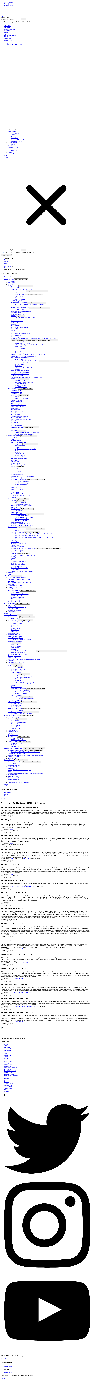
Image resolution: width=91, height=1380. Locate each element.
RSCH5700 (28, 992)
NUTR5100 (12, 992)
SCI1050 (11, 829)
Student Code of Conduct (18, 514)
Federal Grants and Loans (18, 722)
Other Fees (11, 733)
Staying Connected (13, 286)
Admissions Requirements (15, 708)
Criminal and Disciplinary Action (24, 367)
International (14, 138)
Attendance (14, 395)
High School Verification (18, 669)
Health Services (15, 509)
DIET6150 (12, 1022)
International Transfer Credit (23, 683)
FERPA (13, 316)
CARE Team (15, 545)
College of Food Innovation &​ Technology (27, 432)
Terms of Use (8, 1085)
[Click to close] (49, 128)
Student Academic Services (19, 561)
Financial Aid (15, 322)
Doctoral (17, 447)
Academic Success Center (18, 529)
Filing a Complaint (20, 348)
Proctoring (14, 486)
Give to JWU (8, 40)
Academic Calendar (13, 284)
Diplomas (14, 460)
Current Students (12, 142)
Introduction (11, 282)
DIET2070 (32, 886)
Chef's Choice (8, 1064)
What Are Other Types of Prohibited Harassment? (29, 345)
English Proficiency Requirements (24, 677)
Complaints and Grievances (19, 302)
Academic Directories (14, 590)
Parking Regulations (20, 299)
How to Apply (15, 720)
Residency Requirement (18, 489)
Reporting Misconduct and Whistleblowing (23, 356)
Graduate (14, 136)
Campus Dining (15, 542)
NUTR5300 (20, 949)
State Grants (14, 724)
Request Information (10, 35)
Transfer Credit (15, 492)
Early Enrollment (16, 705)
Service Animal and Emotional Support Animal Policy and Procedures (34, 537)
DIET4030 (12, 902)
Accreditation (8, 1050)
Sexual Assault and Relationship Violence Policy (25, 361)
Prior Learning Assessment (18, 479)
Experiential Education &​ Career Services (23, 548)
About (6, 1045)
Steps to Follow (19, 364)
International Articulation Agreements (21, 713)
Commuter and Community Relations (21, 505)
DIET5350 (12, 962)
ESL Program (15, 461)
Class (12, 439)
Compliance (7, 1066)
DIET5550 (12, 1006)
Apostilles (14, 437)
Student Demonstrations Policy (20, 372)
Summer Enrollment (20, 455)
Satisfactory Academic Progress (20, 357)
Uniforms (14, 430)
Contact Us (7, 1091)
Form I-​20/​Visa (19, 680)
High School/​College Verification (24, 682)
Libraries (13, 558)
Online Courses (19, 453)
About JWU (7, 26)
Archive (6, 786)
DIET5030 (12, 935)
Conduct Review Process (22, 515)
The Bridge (14, 540)
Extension (18, 450)
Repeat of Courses (16, 487)
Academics (7, 27)
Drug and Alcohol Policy (18, 314)
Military (13, 685)
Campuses (7, 30)
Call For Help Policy (17, 301)
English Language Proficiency (23, 676)
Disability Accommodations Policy (21, 311)
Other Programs (12, 611)
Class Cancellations (16, 401)
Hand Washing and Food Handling (21, 419)
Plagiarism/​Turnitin (16, 425)
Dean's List (18, 468)
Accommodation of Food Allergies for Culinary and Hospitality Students (35, 534)
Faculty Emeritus (16, 600)
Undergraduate (15, 133)
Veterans (13, 497)
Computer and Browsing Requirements (22, 306)
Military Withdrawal (20, 383)
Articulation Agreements (15, 712)
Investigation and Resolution (23, 350)
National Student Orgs (17, 139)
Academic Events (13, 633)
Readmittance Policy (17, 427)
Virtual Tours (8, 1088)
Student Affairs (12, 499)
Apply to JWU (8, 34)
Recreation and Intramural (22, 504)
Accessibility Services (17, 532)
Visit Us (6, 37)
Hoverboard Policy (16, 332)
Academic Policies (13, 388)
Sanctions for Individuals (22, 519)
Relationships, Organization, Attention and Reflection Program (25, 773)
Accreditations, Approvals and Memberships (20, 582)
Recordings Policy (13, 758)
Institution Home (9, 5)
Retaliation (18, 351)
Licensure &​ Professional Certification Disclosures (22, 651)
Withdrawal (14, 378)
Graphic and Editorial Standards (20, 327)
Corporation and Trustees (15, 587)
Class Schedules (15, 403)
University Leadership (14, 589)
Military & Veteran (16, 141)
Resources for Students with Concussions (26, 535)
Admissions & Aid (9, 29)
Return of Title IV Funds (22, 385)
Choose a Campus (6, 255)
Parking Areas (19, 298)
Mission (6, 1082)
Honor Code (14, 421)
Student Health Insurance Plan (19, 568)
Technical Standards (17, 710)
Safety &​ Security (13, 776)
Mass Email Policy (20, 309)
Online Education (16, 598)
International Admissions (11, 1075)
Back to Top (4, 1359)
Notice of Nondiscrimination (23, 342)
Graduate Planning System (18, 465)
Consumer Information (10, 1067)
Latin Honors (18, 471)
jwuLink (13, 144)
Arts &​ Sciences (15, 592)
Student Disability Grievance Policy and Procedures (29, 304)
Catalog (6, 1063)
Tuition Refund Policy (17, 738)
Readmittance (15, 630)
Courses (6, 268)
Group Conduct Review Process (24, 517)
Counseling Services (17, 507)
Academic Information (14, 435)
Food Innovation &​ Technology (20, 594)
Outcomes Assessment (17, 424)
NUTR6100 (49, 1006)
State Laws (18, 369)
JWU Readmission (16, 672)
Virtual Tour (7, 38)
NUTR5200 (20, 992)
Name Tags (14, 422)
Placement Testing (16, 478)
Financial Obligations (17, 321)
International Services (14, 768)
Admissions (7, 664)
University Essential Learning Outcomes (19, 579)
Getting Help (18, 366)
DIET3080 (26, 858)
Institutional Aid (15, 725)
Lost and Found (15, 560)
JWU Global (14, 553)
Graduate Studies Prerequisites (19, 416)
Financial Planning (13, 731)
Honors (13, 466)
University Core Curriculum (16, 662)
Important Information (17, 287)
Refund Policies (12, 736)
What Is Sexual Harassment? (23, 343)
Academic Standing (16, 393)
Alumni (10, 152)
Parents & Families (13, 147)
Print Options (4, 799)
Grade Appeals (15, 409)
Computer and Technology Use (20, 307)
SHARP (17, 473)
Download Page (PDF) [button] (7, 1372)
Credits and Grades (16, 626)
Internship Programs (17, 474)
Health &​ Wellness (16, 595)
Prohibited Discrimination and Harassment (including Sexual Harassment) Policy (34, 338)
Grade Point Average (17, 411)
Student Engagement (17, 522)
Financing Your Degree (10, 715)
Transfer (13, 134)
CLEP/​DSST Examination (22, 481)
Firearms (13, 324)
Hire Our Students (9, 1074)
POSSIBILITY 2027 (10, 1071)
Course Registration (16, 444)
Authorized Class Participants (19, 398)
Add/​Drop (18, 397)
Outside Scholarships (17, 727)
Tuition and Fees (12, 741)
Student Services (12, 527)
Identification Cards (16, 335)
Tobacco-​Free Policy (17, 375)
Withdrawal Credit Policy (18, 740)
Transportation (15, 569)
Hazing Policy (15, 329)
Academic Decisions (17, 390)
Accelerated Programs (14, 634)
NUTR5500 (26, 962)
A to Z (6, 155)
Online (6, 263)
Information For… (15, 44)
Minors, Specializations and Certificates (22, 476)
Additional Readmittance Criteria (24, 429)
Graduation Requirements (18, 417)
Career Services (8, 1061)
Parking (10, 771)
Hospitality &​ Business (17, 597)
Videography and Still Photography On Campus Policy (26, 377)
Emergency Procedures (17, 546)
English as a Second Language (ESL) (25, 449)
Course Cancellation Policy (19, 442)
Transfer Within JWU (17, 494)
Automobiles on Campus (18, 294)
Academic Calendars (13, 617)
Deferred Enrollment (17, 703)
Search (6, 157)
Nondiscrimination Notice (15, 585)
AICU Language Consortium (16, 636)
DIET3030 (25, 886)
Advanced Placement (17, 667)
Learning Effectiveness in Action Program (19, 770)
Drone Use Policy (16, 312)
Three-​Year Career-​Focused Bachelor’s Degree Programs (24, 659)
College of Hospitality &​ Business (24, 434)
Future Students (12, 131)
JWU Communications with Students (21, 289)
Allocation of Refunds (21, 380)
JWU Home (11, 281)
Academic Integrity (16, 392)
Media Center (8, 1080)
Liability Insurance (16, 557)
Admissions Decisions (14, 702)
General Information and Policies (17, 291)
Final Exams (14, 408)
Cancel (3, 1378)
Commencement (16, 440)
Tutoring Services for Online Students (22, 571)
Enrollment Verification (17, 406)
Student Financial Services (18, 563)
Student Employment (17, 566)
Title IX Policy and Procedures (20, 374)
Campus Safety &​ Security (18, 543)
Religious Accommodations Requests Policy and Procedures (28, 354)
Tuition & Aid (8, 1086)
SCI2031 (19, 886)
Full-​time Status (15, 463)
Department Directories (14, 602)
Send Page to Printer (6, 1366)
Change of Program (16, 400)
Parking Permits (19, 296)
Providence (14, 149)
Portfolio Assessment (21, 484)
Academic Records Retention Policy (21, 622)
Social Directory (8, 1083)
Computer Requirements (18, 695)
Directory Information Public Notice (25, 317)
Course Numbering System (15, 638)
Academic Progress (13, 717)
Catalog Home (8, 4)
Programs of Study (9, 603)
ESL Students (15, 746)
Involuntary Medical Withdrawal (24, 382)
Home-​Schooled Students (18, 670)
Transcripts (14, 491)
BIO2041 (12, 886)
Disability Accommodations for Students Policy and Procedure (25, 755)
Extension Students (16, 743)
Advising (14, 293)
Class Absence (19, 510)
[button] (45, 248)
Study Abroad (19, 550)
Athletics (6, 32)
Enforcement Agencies (21, 353)
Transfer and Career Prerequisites (20, 495)
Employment (7, 1069)
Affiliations (11, 584)
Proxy (16, 319)
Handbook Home (9, 279)
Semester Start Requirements (19, 359)
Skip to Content (8, 2)
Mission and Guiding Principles (17, 577)
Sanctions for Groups (21, 520)
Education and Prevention (22, 362)
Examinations (19, 679)
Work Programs (15, 728)
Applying (10, 666)
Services (17, 530)
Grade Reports (15, 413)
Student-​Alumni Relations (18, 564)
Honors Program (19, 470)
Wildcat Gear (8, 1090)
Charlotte (14, 150)
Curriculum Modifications (18, 405)
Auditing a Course (20, 445)
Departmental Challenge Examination (25, 483)
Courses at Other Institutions (19, 458)
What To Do (18, 346)
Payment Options (13, 735)
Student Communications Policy (20, 370)
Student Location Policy (18, 652)
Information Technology (18, 551)
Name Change (15, 337)
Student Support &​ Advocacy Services (22, 525)
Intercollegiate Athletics (21, 502)
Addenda (10, 572)
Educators (10, 146)
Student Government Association (20, 523)
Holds (13, 330)
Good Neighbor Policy (17, 325)
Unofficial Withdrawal (21, 387)
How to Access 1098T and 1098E (20, 333)
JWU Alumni (15, 154)
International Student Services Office (25, 555)
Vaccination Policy (16, 700)
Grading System (15, 414)
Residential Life (15, 512)
